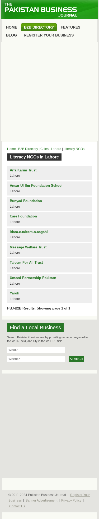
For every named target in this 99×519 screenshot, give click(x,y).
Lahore (56, 149)
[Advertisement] (49, 91)
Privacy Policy (71, 500)
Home (11, 149)
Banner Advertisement (41, 500)
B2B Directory (28, 149)
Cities (44, 149)
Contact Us (17, 506)
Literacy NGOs (74, 149)
